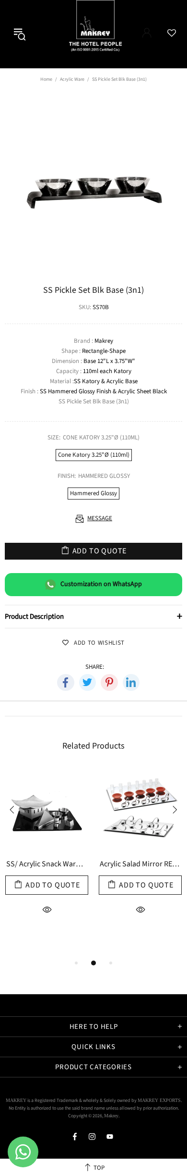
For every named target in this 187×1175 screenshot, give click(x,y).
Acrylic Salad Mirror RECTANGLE (140, 864)
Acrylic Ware (72, 79)
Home (46, 79)
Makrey (104, 34)
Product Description (93, 616)
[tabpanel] (47, 863)
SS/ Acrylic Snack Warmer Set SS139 (47, 864)
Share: (94, 667)
